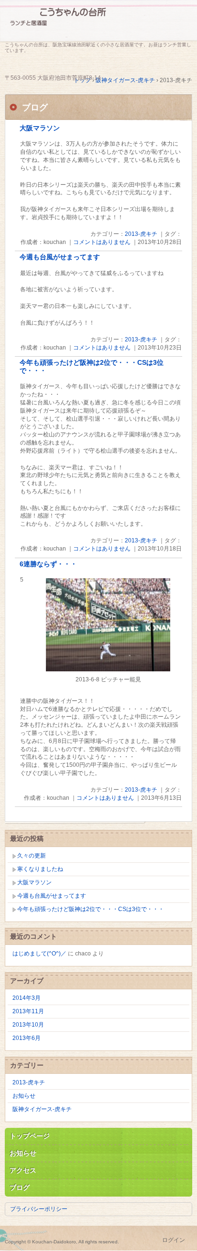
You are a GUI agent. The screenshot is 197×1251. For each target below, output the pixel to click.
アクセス (23, 1170)
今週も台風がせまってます (60, 257)
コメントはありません (102, 242)
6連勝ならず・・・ (48, 564)
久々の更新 (31, 855)
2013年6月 (26, 1038)
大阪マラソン (40, 128)
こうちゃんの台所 (98, 23)
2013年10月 (28, 1024)
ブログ (20, 1187)
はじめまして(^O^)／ (39, 953)
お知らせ (23, 1095)
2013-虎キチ (141, 234)
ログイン (173, 1240)
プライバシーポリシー (38, 1209)
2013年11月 (28, 1011)
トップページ (30, 1136)
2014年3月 (26, 998)
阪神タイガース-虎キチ (42, 1109)
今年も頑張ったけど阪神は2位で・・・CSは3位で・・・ (90, 909)
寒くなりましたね (40, 869)
